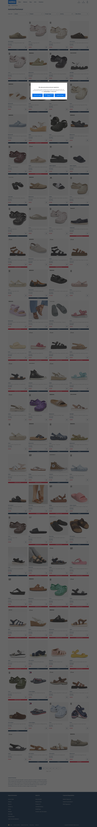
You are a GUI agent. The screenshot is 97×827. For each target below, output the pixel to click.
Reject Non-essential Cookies (48, 95)
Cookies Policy (53, 91)
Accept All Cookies (37, 95)
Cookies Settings (60, 95)
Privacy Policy (46, 91)
